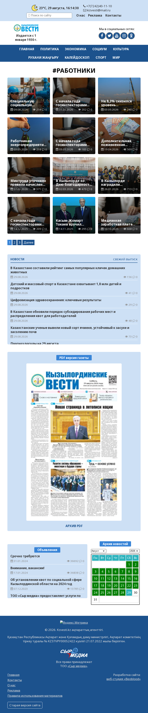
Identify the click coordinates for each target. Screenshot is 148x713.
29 (129, 592)
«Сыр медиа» (77, 666)
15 (129, 578)
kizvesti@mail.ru (98, 10)
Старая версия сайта (24, 705)
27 (115, 592)
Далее (28, 242)
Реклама (95, 15)
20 (115, 585)
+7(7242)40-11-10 (99, 6)
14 (122, 578)
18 (102, 585)
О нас (80, 15)
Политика (49, 49)
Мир (116, 57)
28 (122, 592)
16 (135, 578)
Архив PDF (74, 526)
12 (109, 578)
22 (129, 585)
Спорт (101, 57)
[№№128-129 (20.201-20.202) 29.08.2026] (74, 442)
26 (109, 592)
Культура (121, 49)
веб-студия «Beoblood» (123, 679)
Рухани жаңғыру (43, 57)
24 (95, 592)
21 (122, 585)
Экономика (75, 49)
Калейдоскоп (77, 57)
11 (102, 578)
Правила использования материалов (34, 696)
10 (95, 578)
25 (102, 592)
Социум (99, 49)
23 (135, 585)
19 (109, 585)
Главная (26, 49)
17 (95, 585)
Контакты (113, 15)
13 (115, 578)
